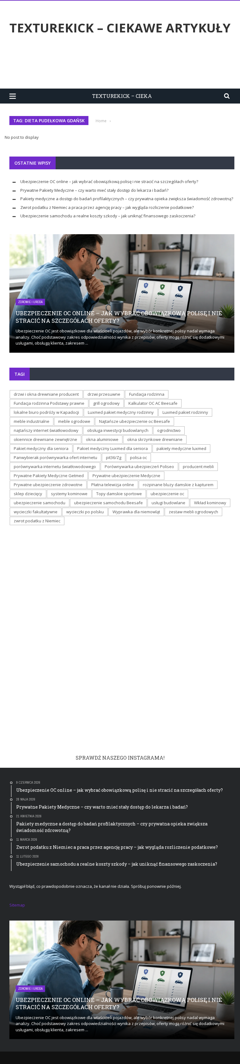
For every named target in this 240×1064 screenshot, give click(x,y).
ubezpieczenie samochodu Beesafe (108, 502)
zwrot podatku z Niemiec (37, 521)
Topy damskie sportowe (119, 493)
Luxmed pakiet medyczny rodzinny (121, 412)
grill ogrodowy (106, 403)
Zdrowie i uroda (30, 302)
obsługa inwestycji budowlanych (117, 430)
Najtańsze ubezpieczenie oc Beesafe (134, 421)
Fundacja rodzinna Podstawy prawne (49, 403)
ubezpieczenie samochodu (39, 502)
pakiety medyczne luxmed (181, 448)
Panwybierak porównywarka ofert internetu (55, 457)
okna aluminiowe (102, 439)
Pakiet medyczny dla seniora (41, 448)
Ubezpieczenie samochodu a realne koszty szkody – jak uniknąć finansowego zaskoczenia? (107, 216)
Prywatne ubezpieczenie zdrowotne (48, 484)
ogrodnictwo (169, 430)
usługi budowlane (168, 502)
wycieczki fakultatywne (36, 512)
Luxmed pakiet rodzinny (185, 412)
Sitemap (17, 905)
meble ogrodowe (74, 421)
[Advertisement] (123, 63)
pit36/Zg (113, 457)
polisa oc (138, 457)
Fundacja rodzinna (146, 394)
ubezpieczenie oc (167, 493)
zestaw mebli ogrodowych (193, 512)
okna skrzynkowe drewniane (154, 439)
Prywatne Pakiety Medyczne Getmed (49, 475)
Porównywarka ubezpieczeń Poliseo (139, 466)
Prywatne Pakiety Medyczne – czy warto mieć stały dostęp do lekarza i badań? (94, 190)
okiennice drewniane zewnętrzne (45, 439)
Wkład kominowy (210, 502)
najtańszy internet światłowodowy (46, 430)
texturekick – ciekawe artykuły (120, 28)
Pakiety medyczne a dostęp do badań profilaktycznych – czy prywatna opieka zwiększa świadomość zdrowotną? (126, 198)
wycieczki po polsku (85, 512)
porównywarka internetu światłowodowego (55, 466)
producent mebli (198, 466)
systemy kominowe (69, 493)
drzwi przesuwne (104, 394)
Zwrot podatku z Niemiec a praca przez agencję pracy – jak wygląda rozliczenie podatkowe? (107, 207)
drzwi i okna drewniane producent (46, 394)
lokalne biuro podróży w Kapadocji (46, 412)
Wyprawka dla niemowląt (136, 512)
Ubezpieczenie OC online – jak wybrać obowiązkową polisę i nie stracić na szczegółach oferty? (109, 181)
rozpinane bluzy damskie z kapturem (178, 484)
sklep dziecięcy (28, 493)
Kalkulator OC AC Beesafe (153, 403)
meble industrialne (31, 421)
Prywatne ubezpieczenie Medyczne (126, 475)
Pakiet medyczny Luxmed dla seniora (112, 448)
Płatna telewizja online (112, 484)
